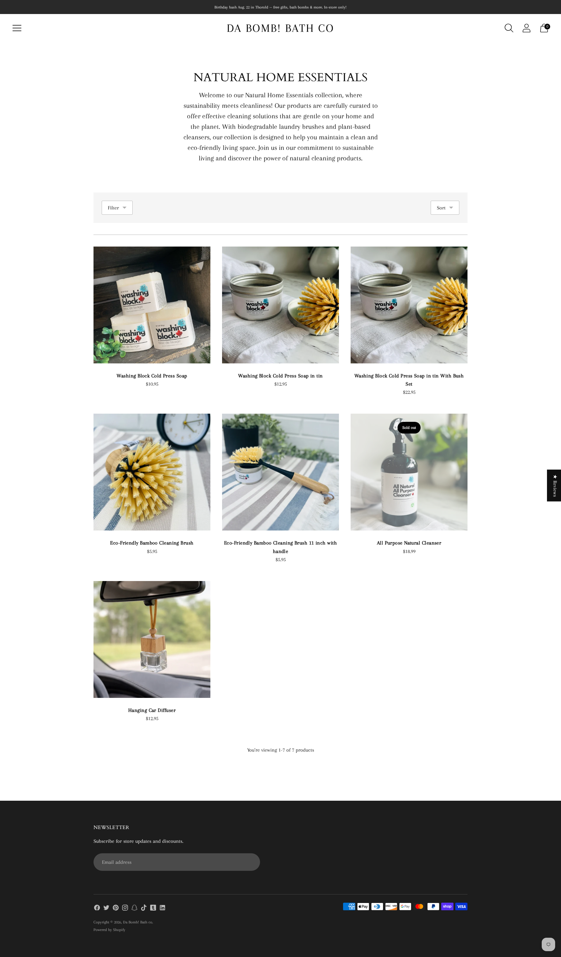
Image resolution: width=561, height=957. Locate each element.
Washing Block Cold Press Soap (152, 376)
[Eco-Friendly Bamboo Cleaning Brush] (152, 472)
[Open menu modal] (17, 28)
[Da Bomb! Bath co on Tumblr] (153, 908)
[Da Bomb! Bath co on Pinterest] (115, 908)
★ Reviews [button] (555, 485)
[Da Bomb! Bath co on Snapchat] (134, 908)
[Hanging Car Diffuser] (152, 639)
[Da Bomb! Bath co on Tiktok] (143, 908)
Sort (441, 208)
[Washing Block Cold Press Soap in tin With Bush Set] (409, 305)
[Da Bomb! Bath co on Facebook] (97, 908)
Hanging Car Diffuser (152, 710)
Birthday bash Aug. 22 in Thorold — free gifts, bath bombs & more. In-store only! (280, 7)
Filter (113, 208)
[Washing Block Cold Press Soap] (152, 305)
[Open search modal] (509, 28)
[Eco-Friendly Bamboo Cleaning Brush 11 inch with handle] (280, 472)
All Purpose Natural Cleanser (409, 543)
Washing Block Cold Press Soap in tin (280, 376)
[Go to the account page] (526, 28)
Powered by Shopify (109, 929)
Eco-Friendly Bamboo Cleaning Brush (151, 543)
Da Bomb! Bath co (137, 922)
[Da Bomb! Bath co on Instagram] (125, 908)
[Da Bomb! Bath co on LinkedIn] (162, 908)
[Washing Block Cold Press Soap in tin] (280, 305)
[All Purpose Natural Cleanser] (409, 472)
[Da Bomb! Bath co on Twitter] (106, 908)
